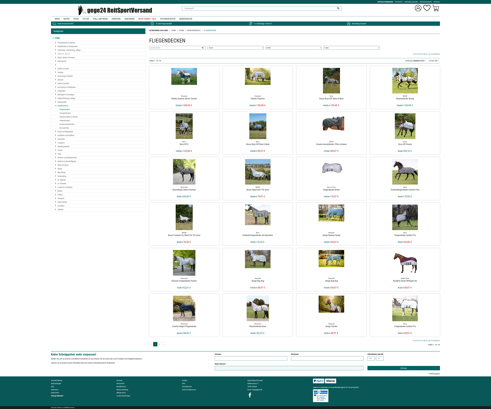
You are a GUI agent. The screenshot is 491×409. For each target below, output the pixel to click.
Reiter (66, 19)
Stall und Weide (100, 19)
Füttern (60, 195)
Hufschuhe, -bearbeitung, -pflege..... (70, 50)
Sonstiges (61, 206)
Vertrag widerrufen (57, 396)
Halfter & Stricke (63, 69)
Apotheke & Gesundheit (66, 135)
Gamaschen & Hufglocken (67, 87)
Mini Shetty (61, 172)
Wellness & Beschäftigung (67, 161)
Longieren (61, 143)
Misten (60, 191)
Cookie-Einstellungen (123, 396)
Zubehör (60, 209)
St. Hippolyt (62, 180)
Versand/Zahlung (56, 380)
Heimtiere (116, 19)
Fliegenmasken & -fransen (68, 117)
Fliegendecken (64, 109)
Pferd (76, 19)
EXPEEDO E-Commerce (69, 407)
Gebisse (60, 80)
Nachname (295, 354)
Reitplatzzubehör (63, 146)
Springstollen (62, 102)
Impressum (54, 390)
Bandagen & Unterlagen (66, 95)
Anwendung (62, 176)
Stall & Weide (62, 202)
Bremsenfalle (64, 128)
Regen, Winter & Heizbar (66, 57)
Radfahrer (130, 19)
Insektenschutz (193, 30)
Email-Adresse (220, 364)
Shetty (60, 169)
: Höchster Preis (415, 61)
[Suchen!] (338, 8)
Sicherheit (61, 139)
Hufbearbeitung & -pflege (66, 98)
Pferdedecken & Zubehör (66, 43)
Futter (86, 19)
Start (173, 30)
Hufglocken (62, 91)
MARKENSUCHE (185, 19)
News (57, 19)
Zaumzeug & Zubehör (65, 76)
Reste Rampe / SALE (147, 19)
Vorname (218, 354)
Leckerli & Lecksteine (65, 187)
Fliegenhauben (64, 121)
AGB (52, 387)
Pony (59, 154)
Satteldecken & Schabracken (68, 46)
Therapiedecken (65, 113)
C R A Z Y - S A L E (64, 54)
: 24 (433, 61)
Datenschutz (55, 393)
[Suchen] (202, 47)
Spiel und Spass (63, 165)
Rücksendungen (56, 383)
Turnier (60, 150)
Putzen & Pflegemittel (65, 132)
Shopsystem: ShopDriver (56, 407)
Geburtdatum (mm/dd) (375, 354)
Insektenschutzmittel (66, 124)
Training (60, 72)
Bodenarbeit (62, 61)
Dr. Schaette (62, 184)
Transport (61, 198)
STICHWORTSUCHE (168, 19)
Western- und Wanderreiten (67, 158)
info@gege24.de (257, 390)
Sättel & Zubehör (63, 83)
